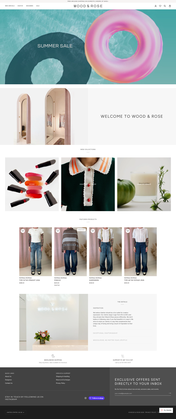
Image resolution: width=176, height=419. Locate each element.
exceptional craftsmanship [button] (105, 318)
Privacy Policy (60, 383)
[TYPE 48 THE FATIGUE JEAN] (140, 251)
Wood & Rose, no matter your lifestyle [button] (110, 325)
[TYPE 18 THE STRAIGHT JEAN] (35, 251)
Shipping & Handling (63, 376)
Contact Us (8, 383)
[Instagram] (85, 398)
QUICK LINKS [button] (9, 373)
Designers (8, 380)
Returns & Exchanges (63, 380)
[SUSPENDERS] (105, 251)
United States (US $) (14, 412)
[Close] (103, 200)
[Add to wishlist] (23, 231)
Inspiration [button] (98, 311)
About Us (8, 376)
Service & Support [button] (63, 373)
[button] (20, 6)
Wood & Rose (135, 412)
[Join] (101, 217)
